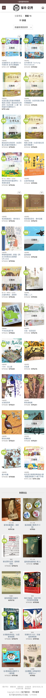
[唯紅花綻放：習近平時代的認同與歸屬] (32, 582)
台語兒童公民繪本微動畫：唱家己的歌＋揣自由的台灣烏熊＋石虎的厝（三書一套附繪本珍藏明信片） (12, 104)
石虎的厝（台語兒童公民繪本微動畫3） (34, 102)
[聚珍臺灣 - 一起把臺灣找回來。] (23, 8)
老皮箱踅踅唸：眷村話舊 (33, 219)
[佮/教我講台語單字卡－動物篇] (11, 655)
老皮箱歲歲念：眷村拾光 (11, 219)
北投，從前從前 (30, 331)
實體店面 (13, 687)
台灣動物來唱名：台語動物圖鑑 (11, 635)
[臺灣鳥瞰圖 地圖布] (11, 582)
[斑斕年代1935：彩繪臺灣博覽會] (32, 619)
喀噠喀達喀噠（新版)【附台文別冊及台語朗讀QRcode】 (11, 257)
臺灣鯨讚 (27, 255)
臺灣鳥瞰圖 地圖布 (11, 598)
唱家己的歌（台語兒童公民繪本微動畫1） (34, 144)
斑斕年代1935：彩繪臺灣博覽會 (32, 635)
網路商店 (20, 687)
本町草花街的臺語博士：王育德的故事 (12, 182)
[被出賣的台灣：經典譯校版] (11, 546)
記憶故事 (28, 687)
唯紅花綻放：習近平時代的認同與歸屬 (32, 599)
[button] (4, 8)
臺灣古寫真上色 (38, 687)
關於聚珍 (5, 687)
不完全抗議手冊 (7, 331)
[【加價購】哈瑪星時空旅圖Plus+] (32, 655)
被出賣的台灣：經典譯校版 (11, 562)
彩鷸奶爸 (27, 438)
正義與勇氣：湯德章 (9, 295)
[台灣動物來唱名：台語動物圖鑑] (11, 619)
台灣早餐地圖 (29, 181)
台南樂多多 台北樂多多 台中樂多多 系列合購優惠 (11, 64)
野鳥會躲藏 (28, 402)
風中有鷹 (5, 474)
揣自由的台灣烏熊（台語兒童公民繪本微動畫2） (12, 144)
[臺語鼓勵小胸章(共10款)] (32, 509)
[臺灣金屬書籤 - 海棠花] (11, 509)
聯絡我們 (28, 689)
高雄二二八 (28, 295)
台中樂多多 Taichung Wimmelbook (32, 64)
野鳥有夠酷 (6, 438)
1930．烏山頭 (7, 367)
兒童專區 (18, 16)
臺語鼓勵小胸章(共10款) (32, 526)
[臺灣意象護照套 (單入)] (32, 546)
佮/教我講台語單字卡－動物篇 (11, 672)
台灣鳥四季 (6, 402)
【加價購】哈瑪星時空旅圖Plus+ (32, 672)
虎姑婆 (26, 367)
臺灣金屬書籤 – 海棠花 (11, 526)
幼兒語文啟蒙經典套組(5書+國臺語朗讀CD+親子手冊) (34, 475)
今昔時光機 (19, 689)
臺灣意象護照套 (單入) (32, 562)
